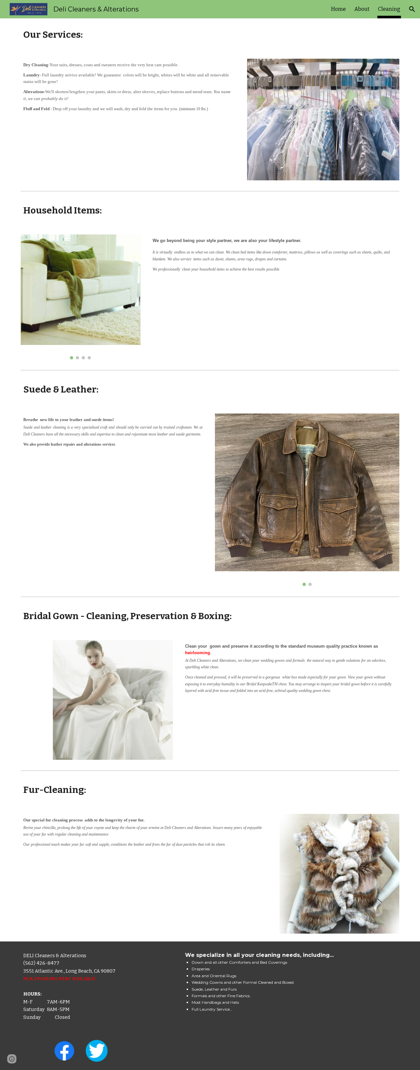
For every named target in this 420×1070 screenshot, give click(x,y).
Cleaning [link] (389, 9)
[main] (210, 34)
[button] (412, 9)
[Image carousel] (80, 296)
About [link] (361, 9)
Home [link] (338, 9)
